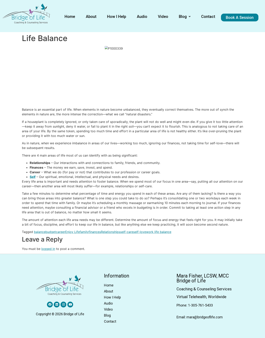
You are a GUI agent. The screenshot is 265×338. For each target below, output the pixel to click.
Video (163, 16)
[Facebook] (50, 304)
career (60, 232)
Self (33, 177)
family (84, 232)
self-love (139, 232)
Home (70, 16)
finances (95, 232)
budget (50, 232)
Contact (208, 16)
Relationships (110, 232)
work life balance (158, 232)
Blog (183, 16)
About (91, 16)
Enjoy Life (72, 232)
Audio (142, 16)
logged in (48, 249)
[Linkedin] (57, 304)
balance (39, 232)
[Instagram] (63, 304)
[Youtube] (70, 304)
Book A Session (240, 17)
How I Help (116, 16)
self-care (126, 232)
